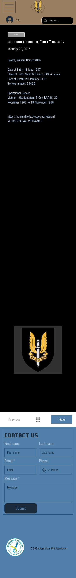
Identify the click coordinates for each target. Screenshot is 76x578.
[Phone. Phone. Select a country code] (46, 470)
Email (9, 461)
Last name (46, 443)
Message (12, 478)
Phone (43, 461)
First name (12, 443)
